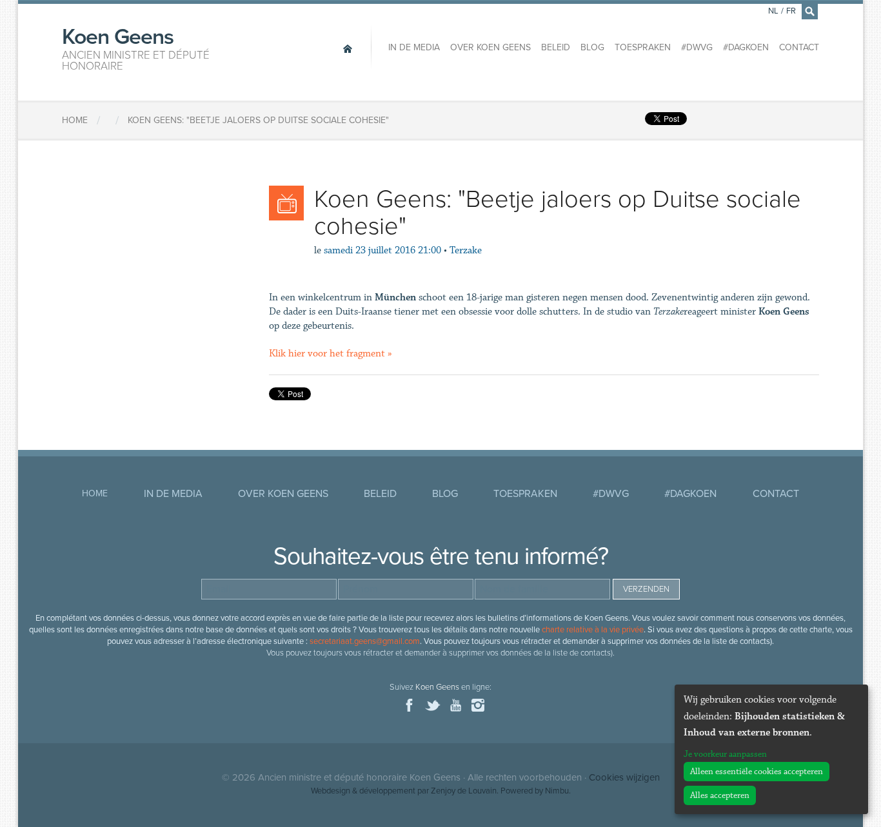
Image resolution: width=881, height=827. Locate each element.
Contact (799, 47)
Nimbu (557, 791)
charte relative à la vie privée (593, 630)
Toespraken (643, 47)
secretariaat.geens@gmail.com (365, 641)
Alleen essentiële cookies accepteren (756, 771)
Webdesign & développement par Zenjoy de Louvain (404, 791)
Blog (592, 47)
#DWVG (697, 47)
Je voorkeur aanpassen (725, 754)
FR (791, 11)
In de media (414, 47)
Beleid (555, 47)
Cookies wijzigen (624, 777)
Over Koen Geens (490, 47)
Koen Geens (136, 48)
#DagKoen (746, 47)
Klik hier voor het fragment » (330, 353)
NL (773, 11)
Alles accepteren (719, 795)
